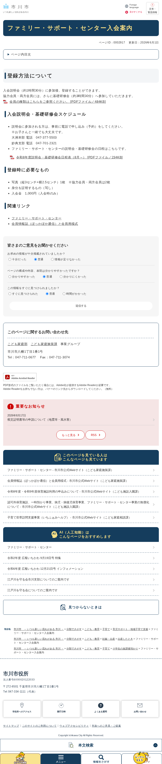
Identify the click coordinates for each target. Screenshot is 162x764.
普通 (41, 259)
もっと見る (69, 435)
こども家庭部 (18, 344)
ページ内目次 (21, 54)
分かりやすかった (23, 276)
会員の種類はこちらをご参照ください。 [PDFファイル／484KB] (57, 101)
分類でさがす (74, 629)
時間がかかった (76, 293)
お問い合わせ (140, 711)
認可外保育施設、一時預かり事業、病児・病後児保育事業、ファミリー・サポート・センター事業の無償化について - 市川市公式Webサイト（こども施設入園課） (78, 504)
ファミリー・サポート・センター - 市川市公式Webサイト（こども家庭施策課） (60, 470)
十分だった (19, 259)
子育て (106, 629)
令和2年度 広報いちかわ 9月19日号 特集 (34, 558)
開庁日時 (61, 711)
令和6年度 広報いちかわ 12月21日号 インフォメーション (45, 568)
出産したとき (125, 638)
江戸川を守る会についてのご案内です (32, 590)
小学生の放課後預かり (125, 648)
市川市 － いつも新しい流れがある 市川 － (39, 629)
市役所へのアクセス (21, 711)
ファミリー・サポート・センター (36, 218)
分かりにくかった (74, 276)
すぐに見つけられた (25, 293)
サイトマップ (11, 725)
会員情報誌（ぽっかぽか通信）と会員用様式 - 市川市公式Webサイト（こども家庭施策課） (67, 480)
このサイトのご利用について (39, 725)
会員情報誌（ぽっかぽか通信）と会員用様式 (45, 223)
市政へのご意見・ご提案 (106, 725)
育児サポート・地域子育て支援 (130, 629)
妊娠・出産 (108, 638)
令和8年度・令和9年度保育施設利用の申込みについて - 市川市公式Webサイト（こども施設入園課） (74, 491)
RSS (94, 435)
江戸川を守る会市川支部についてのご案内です (38, 579)
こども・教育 (92, 629)
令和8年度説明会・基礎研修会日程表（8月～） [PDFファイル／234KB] (69, 157)
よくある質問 (100, 711)
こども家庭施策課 (44, 344)
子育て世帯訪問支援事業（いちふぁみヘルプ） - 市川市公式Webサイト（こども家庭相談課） (69, 517)
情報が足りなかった (68, 259)
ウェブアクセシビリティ (74, 725)
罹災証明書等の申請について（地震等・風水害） (39, 419)
